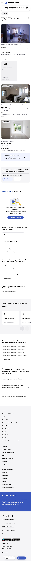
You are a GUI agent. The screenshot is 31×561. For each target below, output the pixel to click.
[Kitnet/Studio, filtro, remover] (11, 179)
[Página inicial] (12, 3)
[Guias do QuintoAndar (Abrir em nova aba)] (9, 516)
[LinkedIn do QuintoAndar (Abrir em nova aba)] (12, 516)
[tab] (4, 13)
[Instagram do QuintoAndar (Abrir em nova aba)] (6, 516)
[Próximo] (27, 328)
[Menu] (2, 2)
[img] (15, 33)
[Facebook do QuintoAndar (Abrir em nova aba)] (3, 516)
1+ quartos (4, 13)
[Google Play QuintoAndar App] (7, 539)
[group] (15, 40)
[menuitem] (5, 191)
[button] (9, 71)
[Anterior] (22, 328)
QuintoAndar (5, 191)
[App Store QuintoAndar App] (16, 539)
